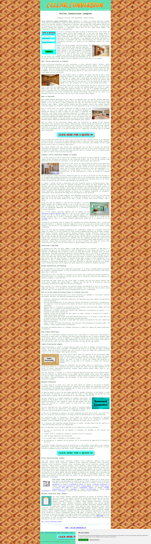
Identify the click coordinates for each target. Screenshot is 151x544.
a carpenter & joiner (76, 484)
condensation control (86, 487)
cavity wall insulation (65, 486)
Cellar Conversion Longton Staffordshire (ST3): (56, 21)
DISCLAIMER (106, 10)
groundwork (73, 489)
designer (60, 270)
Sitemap (42, 532)
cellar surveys (105, 486)
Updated (58, 532)
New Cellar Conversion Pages (50, 532)
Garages (71, 532)
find (46, 461)
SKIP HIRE (65, 487)
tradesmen (55, 482)
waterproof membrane (81, 110)
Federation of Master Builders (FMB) (53, 213)
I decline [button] (85, 539)
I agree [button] (80, 539)
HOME (89, 10)
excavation (82, 407)
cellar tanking (74, 499)
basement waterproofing (55, 509)
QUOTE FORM (99, 515)
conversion (83, 85)
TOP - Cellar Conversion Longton (51, 521)
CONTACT (101, 10)
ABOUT (97, 10)
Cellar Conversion (65, 532)
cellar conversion (62, 36)
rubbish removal (86, 486)
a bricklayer (61, 490)
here (55, 477)
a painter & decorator (100, 484)
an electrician (91, 489)
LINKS (93, 10)
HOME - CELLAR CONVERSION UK (75, 527)
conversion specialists (59, 237)
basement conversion (78, 517)
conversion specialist (81, 482)
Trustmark (44, 218)
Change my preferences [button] (94, 539)
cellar (78, 22)
